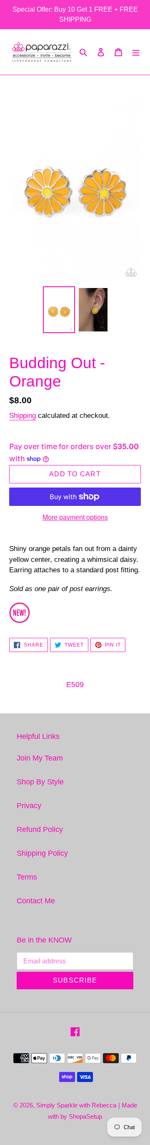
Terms (27, 877)
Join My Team (40, 758)
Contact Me (36, 901)
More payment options (75, 517)
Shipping (22, 416)
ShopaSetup (85, 1116)
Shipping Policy (42, 853)
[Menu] (136, 52)
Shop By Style (40, 782)
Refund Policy (40, 829)
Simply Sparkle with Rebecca (76, 1105)
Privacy (29, 805)
